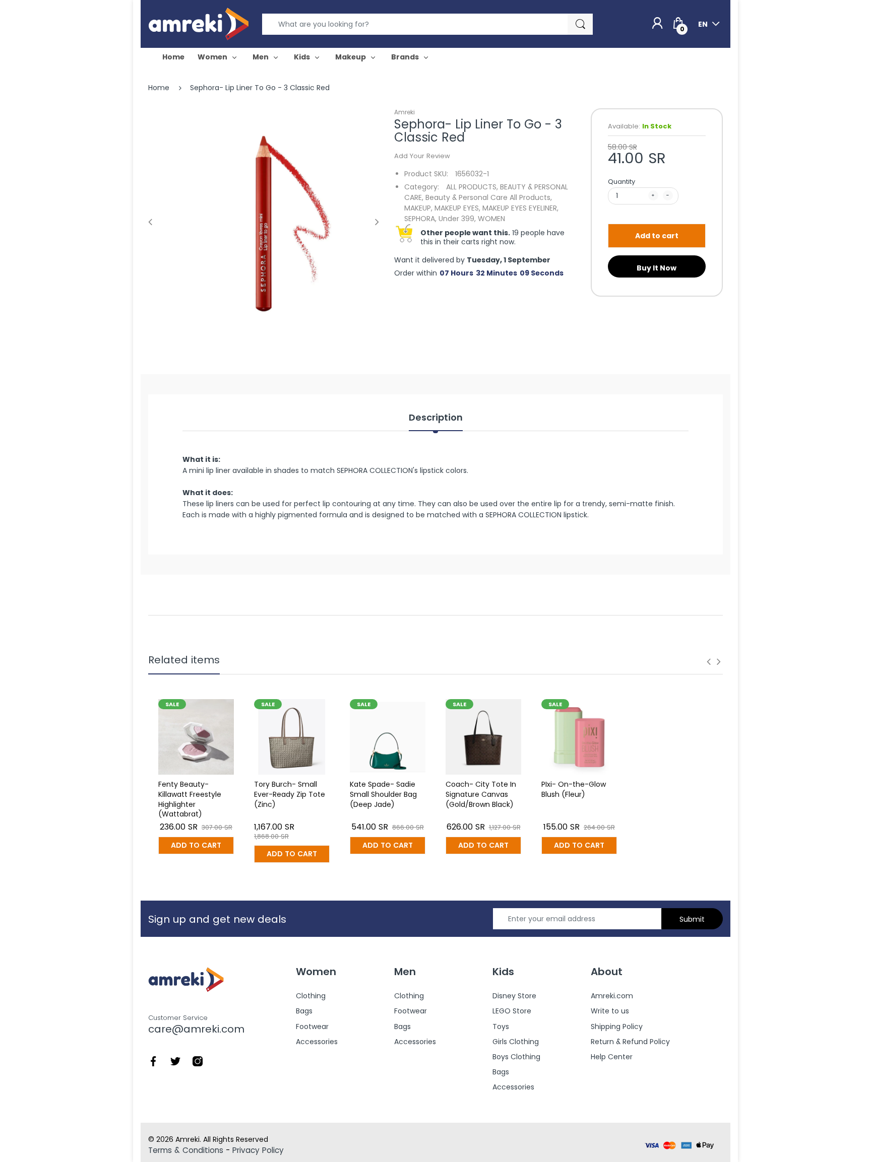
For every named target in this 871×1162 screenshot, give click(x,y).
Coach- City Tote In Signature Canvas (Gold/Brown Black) (481, 794)
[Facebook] (153, 1061)
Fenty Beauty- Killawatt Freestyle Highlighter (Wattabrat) (189, 799)
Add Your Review (422, 156)
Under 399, (457, 219)
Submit (692, 919)
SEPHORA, (420, 219)
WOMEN (491, 219)
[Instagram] (198, 1061)
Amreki (404, 112)
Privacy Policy (258, 1150)
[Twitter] (175, 1061)
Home (158, 88)
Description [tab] (436, 418)
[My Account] (657, 24)
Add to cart (656, 236)
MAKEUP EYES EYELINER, (520, 208)
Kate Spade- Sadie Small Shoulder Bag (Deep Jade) (383, 794)
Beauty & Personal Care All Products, (488, 197)
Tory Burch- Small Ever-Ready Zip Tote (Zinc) (289, 794)
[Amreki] (198, 24)
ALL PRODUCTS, (472, 187)
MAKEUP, (418, 208)
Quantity (621, 181)
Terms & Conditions (185, 1150)
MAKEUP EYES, (457, 208)
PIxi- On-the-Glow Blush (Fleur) (573, 789)
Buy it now (656, 268)
